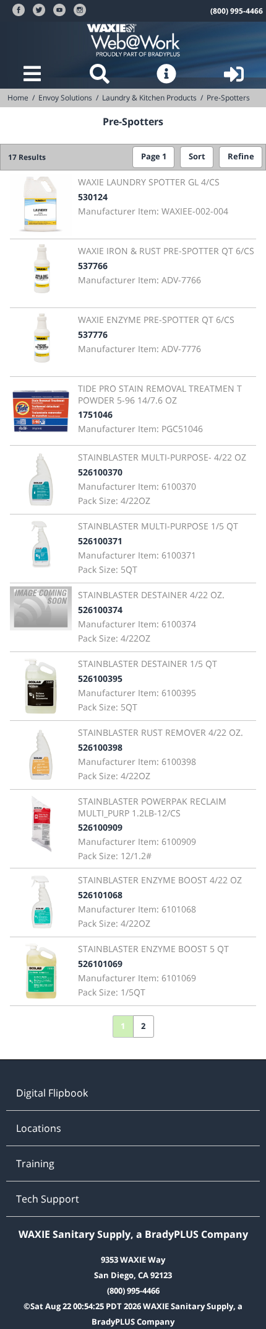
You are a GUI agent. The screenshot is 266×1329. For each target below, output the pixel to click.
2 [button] (143, 1026)
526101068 (100, 895)
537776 (93, 334)
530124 (93, 197)
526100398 (100, 747)
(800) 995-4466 (236, 11)
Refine (241, 156)
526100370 (100, 472)
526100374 (100, 610)
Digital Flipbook (52, 1093)
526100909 (100, 827)
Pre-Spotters (228, 97)
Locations (38, 1128)
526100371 (100, 541)
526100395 (100, 678)
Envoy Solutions (65, 97)
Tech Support (47, 1199)
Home (17, 97)
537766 (93, 266)
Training (35, 1163)
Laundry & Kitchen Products (149, 97)
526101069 (100, 963)
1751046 (95, 414)
